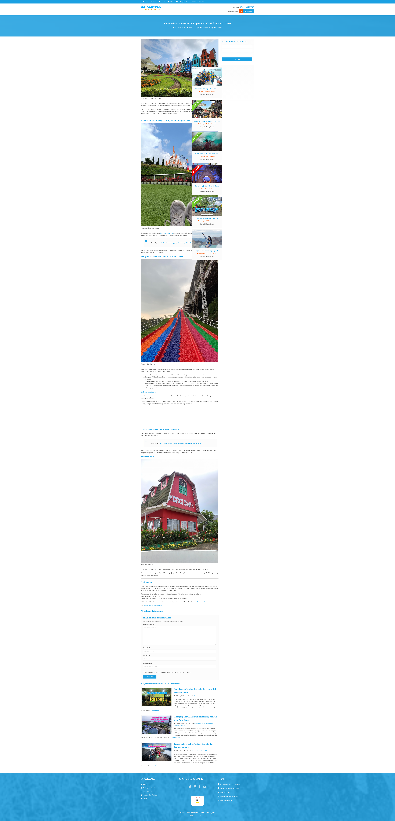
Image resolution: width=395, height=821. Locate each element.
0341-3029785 (247, 7)
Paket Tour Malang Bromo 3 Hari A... (146, 121)
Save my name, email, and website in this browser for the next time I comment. (168, 672)
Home (145, 784)
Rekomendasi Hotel (208, 723)
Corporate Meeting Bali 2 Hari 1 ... (146, 89)
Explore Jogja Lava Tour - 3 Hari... (146, 186)
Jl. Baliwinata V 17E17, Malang (230, 784)
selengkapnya (155, 710)
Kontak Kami (249, 11)
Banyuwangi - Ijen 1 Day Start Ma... (146, 153)
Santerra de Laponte (148, 605)
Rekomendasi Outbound (179, 725)
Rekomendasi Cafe (198, 723)
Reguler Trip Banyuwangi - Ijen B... (146, 251)
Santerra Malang (158, 605)
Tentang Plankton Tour (149, 788)
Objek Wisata (200, 27)
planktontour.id (201, 602)
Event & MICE (147, 791)
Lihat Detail (148, 76)
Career (145, 798)
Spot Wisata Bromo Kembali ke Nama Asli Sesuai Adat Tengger (180, 443)
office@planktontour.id (227, 800)
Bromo (193, 750)
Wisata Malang (208, 27)
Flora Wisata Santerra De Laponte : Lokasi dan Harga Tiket (197, 23)
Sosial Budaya (203, 696)
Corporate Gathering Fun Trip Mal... (146, 218)
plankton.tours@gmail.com (229, 796)
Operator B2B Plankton (150, 795)
